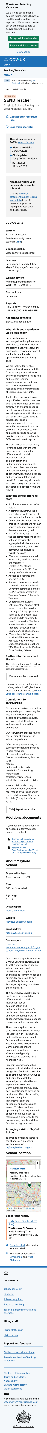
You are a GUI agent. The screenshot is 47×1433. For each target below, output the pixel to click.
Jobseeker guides (13, 1299)
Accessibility (10, 1380)
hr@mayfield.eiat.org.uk (19, 932)
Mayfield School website (19, 921)
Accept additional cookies (23, 38)
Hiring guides (11, 1335)
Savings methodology (15, 1384)
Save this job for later (21, 126)
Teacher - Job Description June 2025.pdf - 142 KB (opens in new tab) (23, 841)
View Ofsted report (16, 910)
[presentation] (23, 1185)
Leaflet (10, 1208)
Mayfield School (17, 1169)
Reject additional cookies (23, 45)
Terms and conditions (15, 1376)
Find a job (9, 1294)
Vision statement (13, 1388)
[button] (29, 1186)
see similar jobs (26, 142)
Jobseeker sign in (13, 1288)
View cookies (23, 52)
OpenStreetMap (28, 1208)
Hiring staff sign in (13, 1329)
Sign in (7, 65)
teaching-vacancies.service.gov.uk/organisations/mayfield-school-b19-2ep (23, 947)
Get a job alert (17, 1245)
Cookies (8, 1373)
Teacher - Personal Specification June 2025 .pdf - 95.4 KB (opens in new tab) (25, 850)
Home (6, 89)
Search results (19, 89)
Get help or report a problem (19, 1352)
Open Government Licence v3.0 (21, 1401)
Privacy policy (22, 1373)
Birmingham (16, 1256)
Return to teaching (14, 1304)
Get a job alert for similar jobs (23, 118)
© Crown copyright (23, 1426)
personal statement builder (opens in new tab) (23, 197)
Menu (7, 74)
